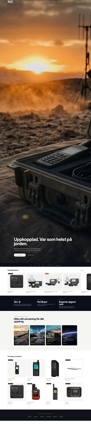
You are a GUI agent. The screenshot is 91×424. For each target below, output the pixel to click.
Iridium (29, 416)
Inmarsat (48, 416)
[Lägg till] (24, 289)
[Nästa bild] (82, 283)
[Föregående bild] (9, 368)
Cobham (55, 416)
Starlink (35, 416)
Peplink (61, 416)
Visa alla (82, 270)
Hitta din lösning (31, 255)
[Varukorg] (82, 2)
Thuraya (42, 416)
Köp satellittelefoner (19, 255)
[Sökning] (78, 2)
